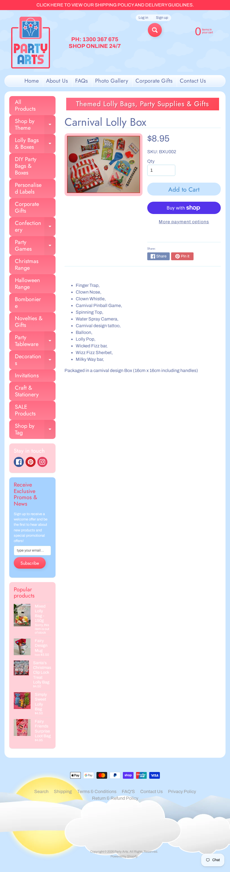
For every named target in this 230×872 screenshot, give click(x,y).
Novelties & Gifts (29, 321)
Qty (151, 161)
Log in (143, 18)
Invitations (27, 375)
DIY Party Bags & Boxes (25, 166)
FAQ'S (128, 791)
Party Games (35, 246)
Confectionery (35, 227)
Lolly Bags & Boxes (35, 144)
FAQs (81, 81)
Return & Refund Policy (115, 798)
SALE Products (25, 410)
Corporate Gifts (154, 81)
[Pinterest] (31, 462)
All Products (25, 105)
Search (41, 791)
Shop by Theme (35, 125)
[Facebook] (19, 462)
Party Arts (121, 851)
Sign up (162, 18)
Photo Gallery (111, 81)
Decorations (35, 360)
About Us (57, 81)
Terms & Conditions (96, 791)
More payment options (184, 221)
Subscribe (29, 563)
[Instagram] (42, 462)
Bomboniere (28, 302)
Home (31, 81)
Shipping (63, 791)
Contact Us (193, 81)
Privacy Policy (182, 791)
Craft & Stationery (27, 391)
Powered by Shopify (124, 856)
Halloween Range (27, 283)
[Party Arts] (30, 43)
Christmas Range (26, 264)
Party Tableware (35, 341)
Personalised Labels (28, 188)
